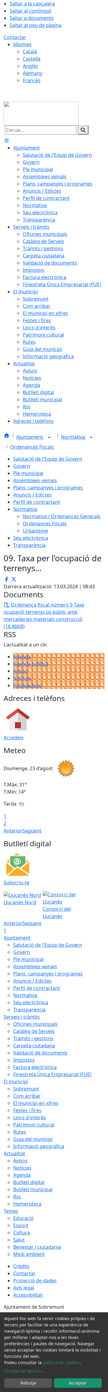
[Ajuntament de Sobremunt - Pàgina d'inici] (41, 113)
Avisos (20, 671)
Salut (19, 1239)
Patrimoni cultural (33, 1124)
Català (30, 51)
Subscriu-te (16, 882)
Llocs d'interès (29, 1117)
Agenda (22, 656)
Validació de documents (40, 1052)
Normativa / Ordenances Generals (61, 516)
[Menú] (7, 140)
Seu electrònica (30, 538)
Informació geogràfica (38, 1146)
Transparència (29, 545)
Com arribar (27, 1096)
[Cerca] (83, 130)
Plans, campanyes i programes (48, 487)
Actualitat (14, 1153)
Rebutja (28, 1383)
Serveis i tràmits (22, 1017)
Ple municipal (28, 473)
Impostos (24, 1060)
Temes (11, 1211)
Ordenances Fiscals (32, 447)
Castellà (31, 58)
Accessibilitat (28, 1295)
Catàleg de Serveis (34, 1031)
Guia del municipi (32, 1139)
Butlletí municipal (32, 1189)
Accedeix (13, 737)
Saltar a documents (32, 18)
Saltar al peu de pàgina (36, 25)
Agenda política (30, 663)
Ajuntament (30, 437)
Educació (23, 1218)
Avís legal (23, 1287)
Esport (20, 1225)
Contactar (15, 37)
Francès (31, 80)
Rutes (19, 1132)
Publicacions (27, 685)
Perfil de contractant (36, 502)
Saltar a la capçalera (32, 3)
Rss (17, 1196)
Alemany (32, 73)
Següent (31, 830)
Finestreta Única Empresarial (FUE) (52, 1074)
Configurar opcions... (25, 1371)
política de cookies (61, 1362)
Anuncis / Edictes (32, 494)
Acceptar (78, 1383)
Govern (21, 466)
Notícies (22, 678)
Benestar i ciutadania (37, 1247)
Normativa (73, 437)
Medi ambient (29, 1254)
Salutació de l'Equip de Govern (47, 459)
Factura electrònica (35, 1067)
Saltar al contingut (30, 10)
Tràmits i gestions (33, 1038)
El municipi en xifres (35, 1103)
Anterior (13, 830)
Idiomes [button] (22, 44)
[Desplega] (49, 437)
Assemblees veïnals (35, 480)
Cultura (21, 1232)
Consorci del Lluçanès (57, 912)
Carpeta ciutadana (34, 1045)
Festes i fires (27, 1110)
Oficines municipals (35, 1024)
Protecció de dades (35, 1280)
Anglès (30, 66)
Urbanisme (35, 530)
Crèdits (21, 1266)
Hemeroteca (27, 1204)
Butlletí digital (28, 1182)
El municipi (16, 1081)
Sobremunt (26, 1088)
